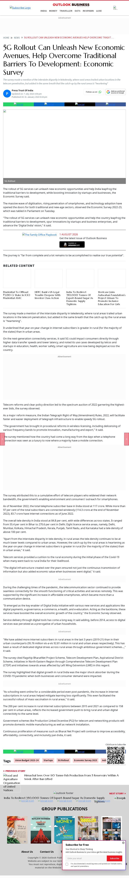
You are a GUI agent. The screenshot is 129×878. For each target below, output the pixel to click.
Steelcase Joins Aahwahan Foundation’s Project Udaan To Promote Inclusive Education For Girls (111, 298)
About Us (27, 851)
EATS (77, 11)
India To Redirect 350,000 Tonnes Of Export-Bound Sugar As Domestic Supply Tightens (79, 298)
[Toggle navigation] (115, 7)
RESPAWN (88, 11)
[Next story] (126, 439)
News (17, 37)
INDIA (43, 11)
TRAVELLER (65, 11)
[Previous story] (2, 439)
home (6, 37)
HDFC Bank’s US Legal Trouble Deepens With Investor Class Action (47, 295)
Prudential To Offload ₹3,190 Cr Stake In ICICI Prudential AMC (16, 295)
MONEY (53, 11)
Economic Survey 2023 (85, 760)
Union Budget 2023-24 (27, 760)
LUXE (99, 11)
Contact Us (47, 851)
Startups (48, 760)
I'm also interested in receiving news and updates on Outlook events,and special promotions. (96, 865)
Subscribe (114, 858)
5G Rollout (63, 760)
